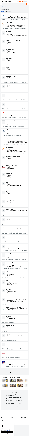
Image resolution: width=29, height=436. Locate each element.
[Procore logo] (4, 1)
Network (9, 1)
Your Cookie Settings (7, 433)
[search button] (26, 4)
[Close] (13, 424)
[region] (7, 429)
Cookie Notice (8, 430)
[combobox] (21, 4)
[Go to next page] (18, 372)
